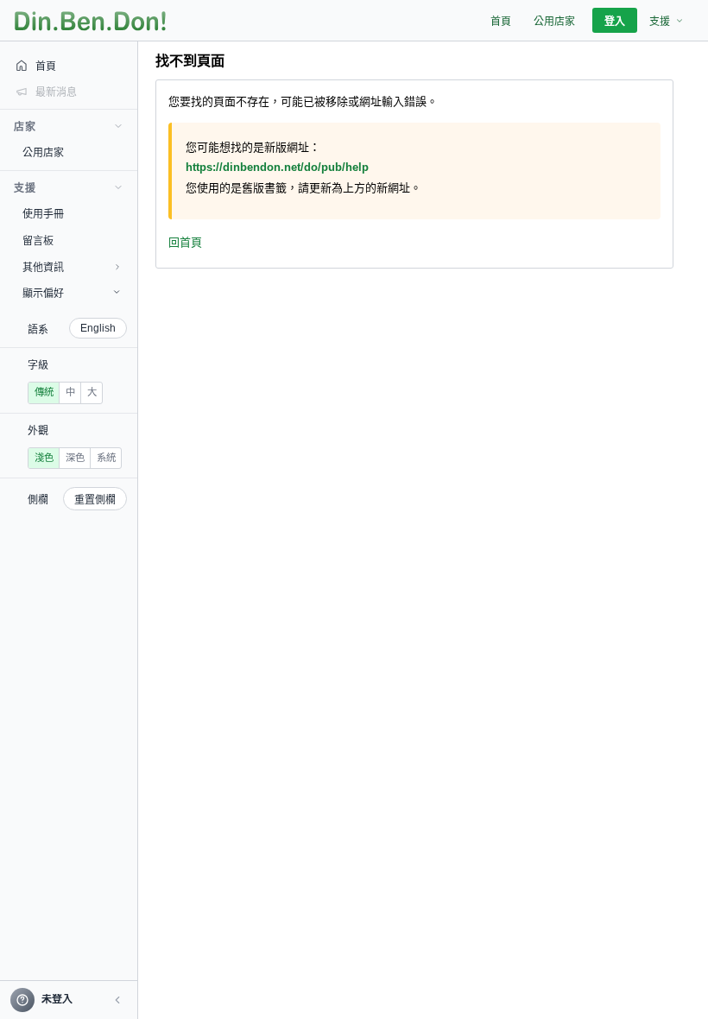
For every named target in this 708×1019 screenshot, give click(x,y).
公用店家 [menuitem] (554, 22)
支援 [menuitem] (659, 22)
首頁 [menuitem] (500, 22)
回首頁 (185, 242)
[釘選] (125, 152)
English (98, 328)
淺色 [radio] (44, 458)
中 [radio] (70, 392)
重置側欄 (95, 500)
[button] (117, 1000)
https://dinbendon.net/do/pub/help (277, 167)
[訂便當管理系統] (90, 20)
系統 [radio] (106, 458)
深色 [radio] (75, 458)
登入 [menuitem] (614, 22)
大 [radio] (92, 392)
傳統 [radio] (44, 392)
